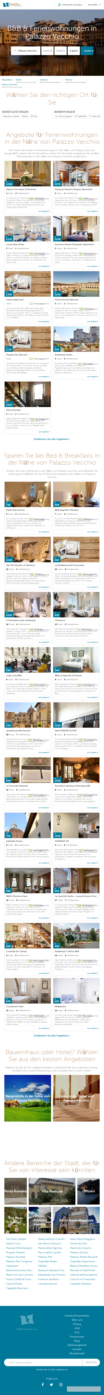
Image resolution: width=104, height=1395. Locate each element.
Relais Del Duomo (15, 510)
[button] (43, 1385)
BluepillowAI (77, 1353)
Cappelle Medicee (80, 1283)
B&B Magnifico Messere (67, 510)
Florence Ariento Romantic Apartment (74, 244)
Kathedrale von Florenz (51, 1274)
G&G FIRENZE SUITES (66, 730)
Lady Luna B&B (14, 675)
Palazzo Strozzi (79, 1252)
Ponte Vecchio (78, 1243)
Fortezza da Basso (48, 1279)
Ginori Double (13, 410)
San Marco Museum (49, 1243)
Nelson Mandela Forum (83, 1265)
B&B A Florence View (16, 896)
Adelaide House (14, 841)
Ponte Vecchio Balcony (67, 299)
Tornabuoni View (15, 1006)
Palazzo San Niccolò (16, 354)
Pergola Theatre (15, 1252)
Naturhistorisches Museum (20, 1270)
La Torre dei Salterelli (17, 786)
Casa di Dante (14, 1283)
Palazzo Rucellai (15, 1256)
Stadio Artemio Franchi (51, 1239)
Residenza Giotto (63, 354)
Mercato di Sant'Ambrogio (84, 1270)
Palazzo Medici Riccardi (83, 1256)
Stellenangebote (77, 1345)
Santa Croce (13, 1243)
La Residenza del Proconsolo (69, 565)
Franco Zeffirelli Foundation (20, 1279)
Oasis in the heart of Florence (21, 189)
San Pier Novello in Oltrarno (20, 565)
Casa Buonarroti (47, 1283)
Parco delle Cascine (49, 1252)
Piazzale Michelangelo (19, 1247)
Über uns (77, 1319)
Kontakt (77, 1349)
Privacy (77, 1324)
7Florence (60, 620)
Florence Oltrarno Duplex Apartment (73, 189)
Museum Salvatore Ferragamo (52, 1270)
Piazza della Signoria (50, 1247)
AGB (77, 1328)
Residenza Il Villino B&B (67, 951)
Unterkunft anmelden (77, 1315)
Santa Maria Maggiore (82, 1239)
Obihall (42, 1265)
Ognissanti (12, 1265)
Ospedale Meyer (47, 1261)
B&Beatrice (60, 1006)
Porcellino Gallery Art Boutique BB (72, 786)
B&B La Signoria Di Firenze (68, 675)
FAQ (76, 1332)
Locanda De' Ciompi (16, 951)
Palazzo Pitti (45, 1256)
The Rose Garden (16, 1239)
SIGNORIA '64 (62, 841)
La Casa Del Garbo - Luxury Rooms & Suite (76, 896)
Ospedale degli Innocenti (84, 1261)
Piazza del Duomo (80, 1247)
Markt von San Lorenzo (19, 1274)
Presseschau (77, 1336)
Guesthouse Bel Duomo (18, 730)
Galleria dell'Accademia (83, 1274)
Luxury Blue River (15, 244)
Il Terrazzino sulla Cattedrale (21, 620)
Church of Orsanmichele (84, 1279)
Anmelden (91, 1362)
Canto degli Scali (15, 299)
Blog (77, 1340)
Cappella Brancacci (17, 1288)
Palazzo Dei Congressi (19, 1261)
